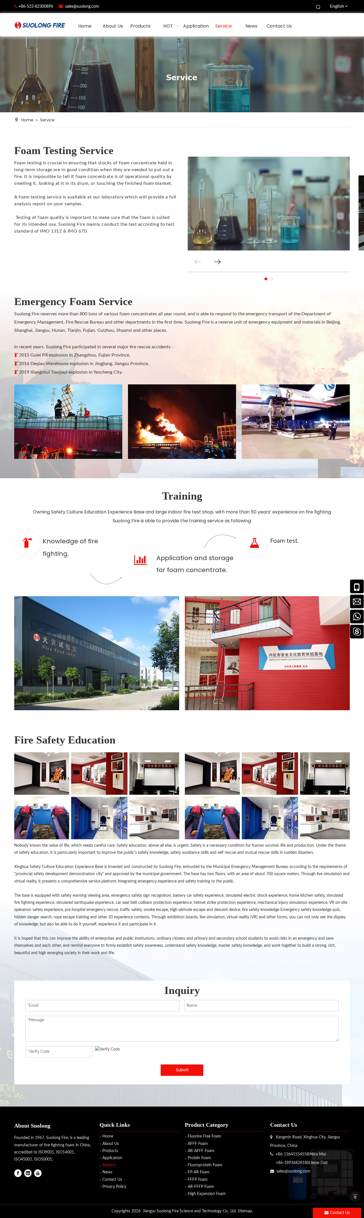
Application (112, 1158)
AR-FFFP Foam (201, 1187)
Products (110, 1151)
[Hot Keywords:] (318, 6)
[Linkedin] (28, 1173)
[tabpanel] (269, 203)
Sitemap (245, 1211)
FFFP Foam (198, 1180)
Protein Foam (199, 1158)
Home (107, 1136)
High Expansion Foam (207, 1194)
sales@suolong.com (82, 7)
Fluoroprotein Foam (205, 1165)
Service (108, 1165)
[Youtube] (38, 1173)
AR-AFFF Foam (201, 1151)
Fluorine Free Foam (204, 1136)
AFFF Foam (198, 1144)
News (107, 1172)
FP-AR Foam (199, 1172)
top (355, 1196)
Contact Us (112, 1180)
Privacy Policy (114, 1187)
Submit (182, 1070)
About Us (110, 1144)
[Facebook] (18, 1173)
